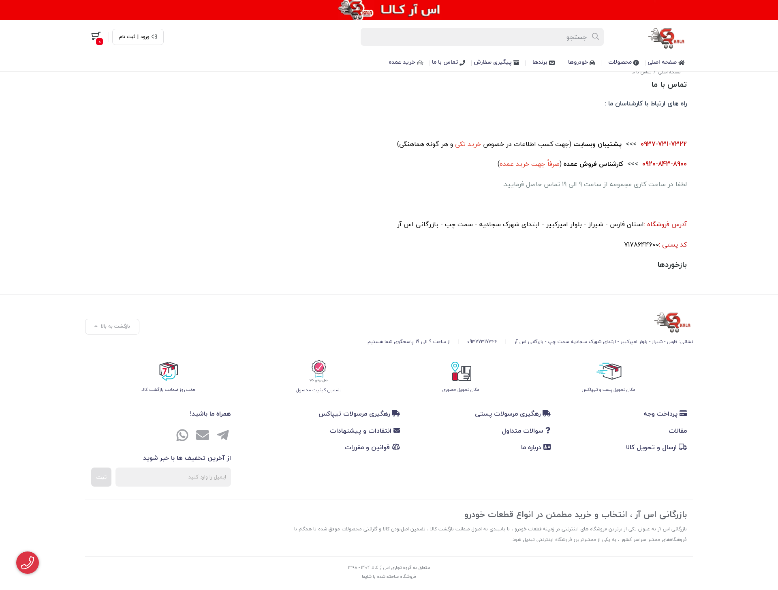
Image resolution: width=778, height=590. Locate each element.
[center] (596, 37)
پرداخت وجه (661, 413)
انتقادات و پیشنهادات (361, 430)
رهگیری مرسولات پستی (509, 413)
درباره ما (532, 447)
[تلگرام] (223, 436)
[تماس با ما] (530, 321)
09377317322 (482, 341)
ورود (145, 37)
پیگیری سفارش (493, 62)
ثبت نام (127, 37)
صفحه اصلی (663, 62)
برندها (540, 62)
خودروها (579, 62)
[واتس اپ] (182, 436)
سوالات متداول (523, 430)
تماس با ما (446, 62)
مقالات (678, 430)
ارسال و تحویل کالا (652, 447)
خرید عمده (403, 62)
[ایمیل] (202, 436)
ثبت (101, 477)
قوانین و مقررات (368, 447)
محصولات (620, 62)
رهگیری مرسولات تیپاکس (355, 413)
